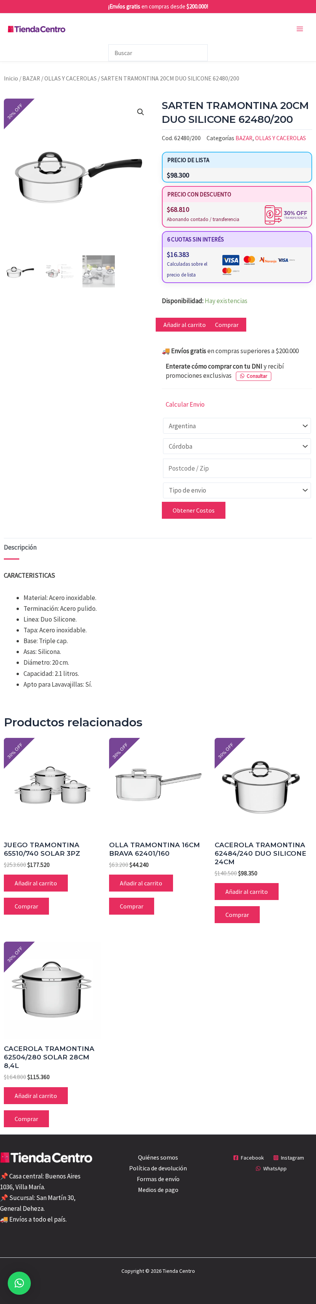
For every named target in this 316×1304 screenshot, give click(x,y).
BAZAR (31, 78)
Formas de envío (158, 1179)
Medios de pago (158, 1189)
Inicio (11, 78)
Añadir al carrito (184, 325)
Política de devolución (158, 1168)
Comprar (227, 325)
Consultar (257, 376)
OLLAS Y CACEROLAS (70, 78)
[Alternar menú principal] (299, 28)
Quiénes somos (158, 1157)
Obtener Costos (194, 510)
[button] (141, 112)
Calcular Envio (185, 404)
